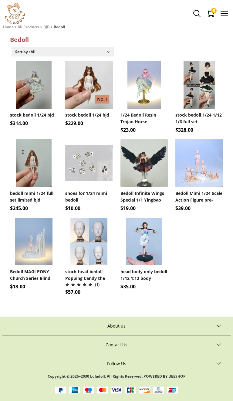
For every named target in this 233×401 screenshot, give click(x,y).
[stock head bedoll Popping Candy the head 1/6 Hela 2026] (89, 241)
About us (116, 326)
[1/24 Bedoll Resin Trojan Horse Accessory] (144, 85)
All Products (28, 26)
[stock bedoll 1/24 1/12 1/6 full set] (199, 85)
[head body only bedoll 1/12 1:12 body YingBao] (144, 241)
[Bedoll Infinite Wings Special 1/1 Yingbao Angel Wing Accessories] (144, 163)
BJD (46, 26)
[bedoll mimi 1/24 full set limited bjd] (34, 163)
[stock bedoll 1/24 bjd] (34, 85)
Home (8, 26)
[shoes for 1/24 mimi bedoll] (89, 163)
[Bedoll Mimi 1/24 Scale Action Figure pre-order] (199, 163)
